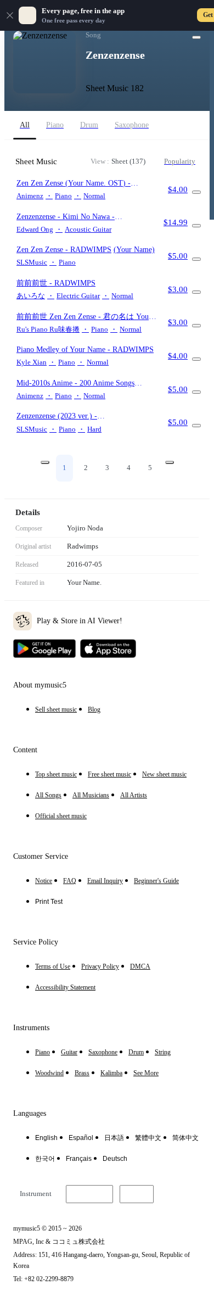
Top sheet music (56, 774)
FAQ (69, 881)
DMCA (140, 966)
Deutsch (115, 1159)
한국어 (45, 1159)
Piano (42, 1052)
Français (79, 1159)
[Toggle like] (196, 37)
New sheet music (164, 774)
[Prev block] (45, 462)
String (163, 1052)
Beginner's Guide (156, 881)
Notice (43, 881)
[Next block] (169, 462)
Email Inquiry (105, 881)
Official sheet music (61, 816)
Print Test (49, 902)
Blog (94, 709)
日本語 (114, 1138)
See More (146, 1073)
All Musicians (90, 795)
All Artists (133, 795)
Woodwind (49, 1073)
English (46, 1138)
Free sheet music (109, 774)
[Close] (9, 15)
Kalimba (111, 1073)
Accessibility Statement (65, 987)
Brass (82, 1073)
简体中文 (185, 1138)
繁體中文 (148, 1138)
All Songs (48, 795)
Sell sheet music (56, 709)
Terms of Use (52, 966)
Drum (136, 1052)
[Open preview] (196, 192)
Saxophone (102, 1052)
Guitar (69, 1052)
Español (81, 1138)
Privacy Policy (100, 966)
